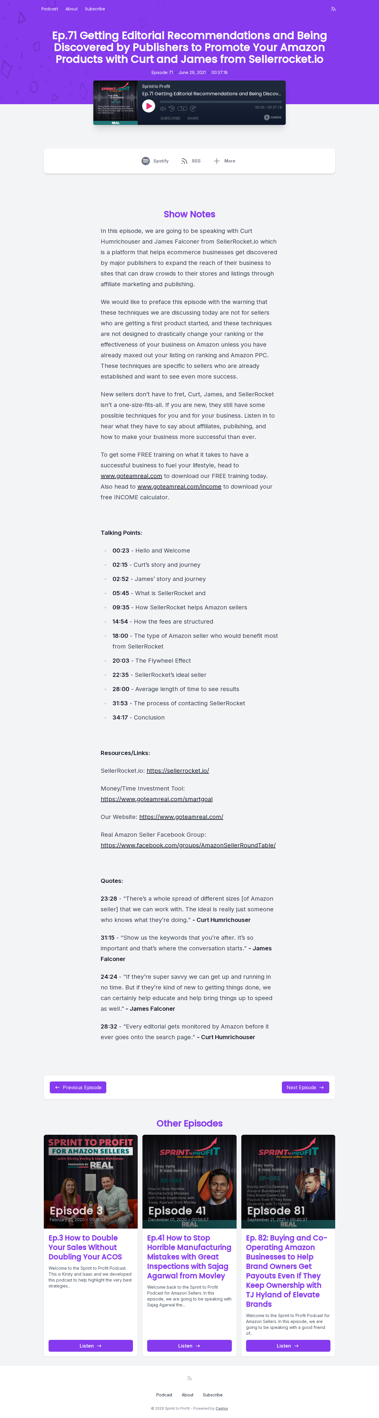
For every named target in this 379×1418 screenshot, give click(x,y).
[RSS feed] (333, 9)
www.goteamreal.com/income (179, 486)
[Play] (148, 105)
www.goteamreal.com (131, 475)
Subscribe (95, 9)
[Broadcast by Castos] (272, 117)
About (71, 9)
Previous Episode (82, 1087)
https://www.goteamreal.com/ (181, 816)
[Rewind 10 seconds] (172, 109)
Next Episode (301, 1087)
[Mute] (163, 108)
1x (182, 109)
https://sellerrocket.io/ (178, 770)
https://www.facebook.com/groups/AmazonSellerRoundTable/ (188, 845)
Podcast (49, 9)
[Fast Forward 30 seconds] (193, 109)
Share (193, 118)
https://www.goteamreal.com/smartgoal (157, 799)
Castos (222, 1408)
